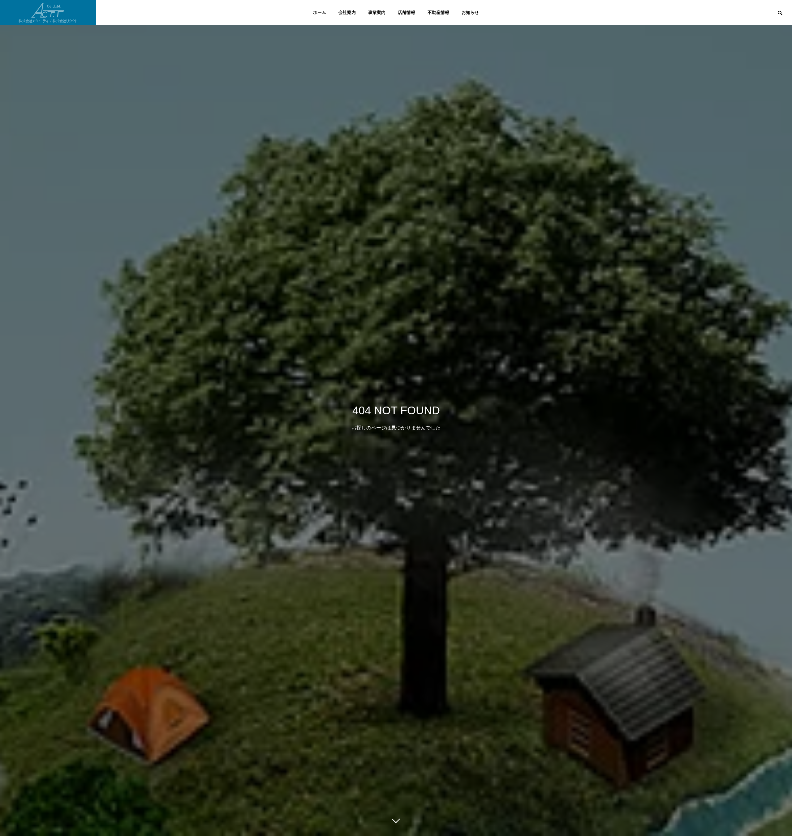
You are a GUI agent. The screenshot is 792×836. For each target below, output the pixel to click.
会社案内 (347, 12)
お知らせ (470, 12)
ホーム (319, 12)
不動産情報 (438, 12)
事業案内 (376, 12)
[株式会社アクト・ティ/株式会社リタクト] (48, 12)
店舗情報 (406, 12)
